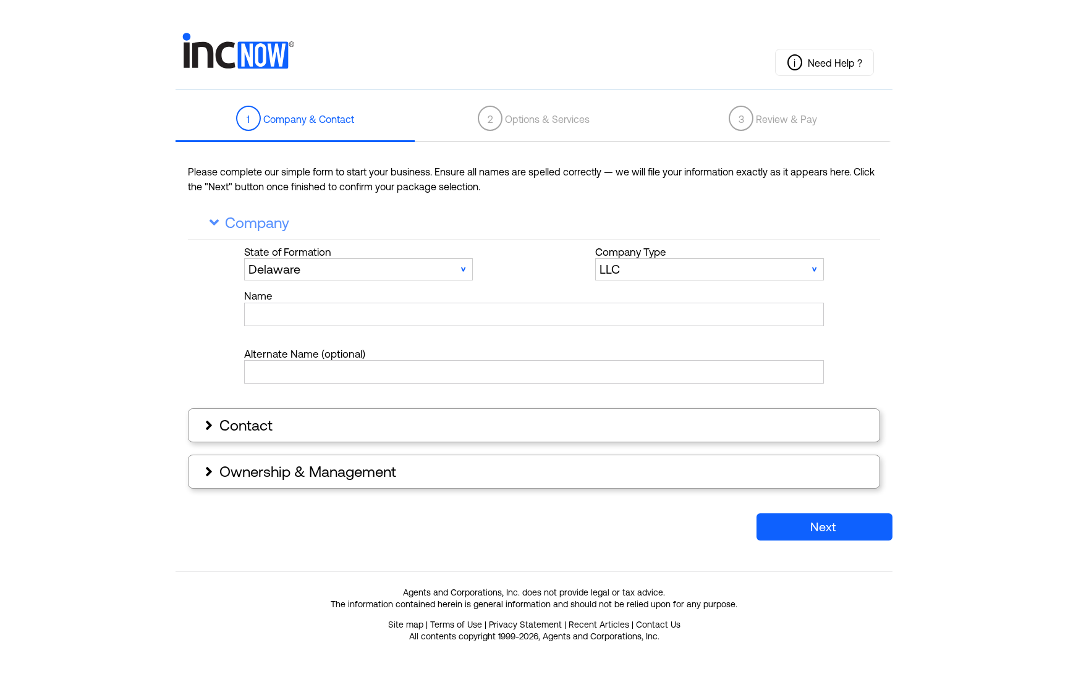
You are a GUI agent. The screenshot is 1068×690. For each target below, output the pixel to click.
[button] (824, 62)
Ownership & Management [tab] (299, 471)
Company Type (630, 252)
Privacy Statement (525, 624)
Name (258, 296)
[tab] (295, 119)
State (287, 252)
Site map (405, 624)
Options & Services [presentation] (539, 119)
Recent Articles (599, 624)
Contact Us (658, 624)
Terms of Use (456, 624)
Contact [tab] (237, 425)
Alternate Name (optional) (304, 354)
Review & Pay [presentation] (778, 119)
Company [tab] (249, 222)
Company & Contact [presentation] (300, 119)
